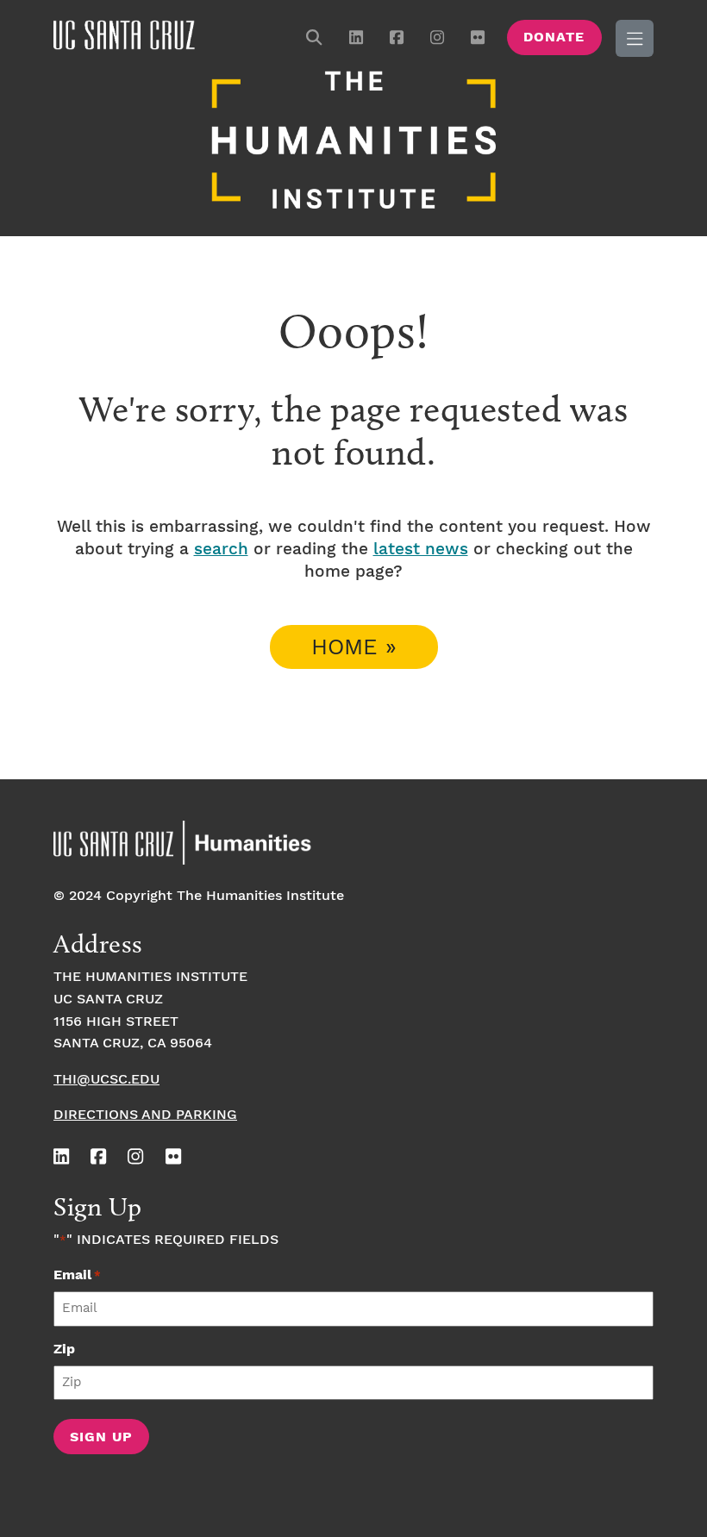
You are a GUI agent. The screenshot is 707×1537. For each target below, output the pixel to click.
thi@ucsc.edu (106, 1080)
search (221, 549)
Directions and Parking (145, 1115)
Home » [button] (354, 648)
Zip (64, 1349)
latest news (420, 549)
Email (77, 1275)
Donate (554, 37)
